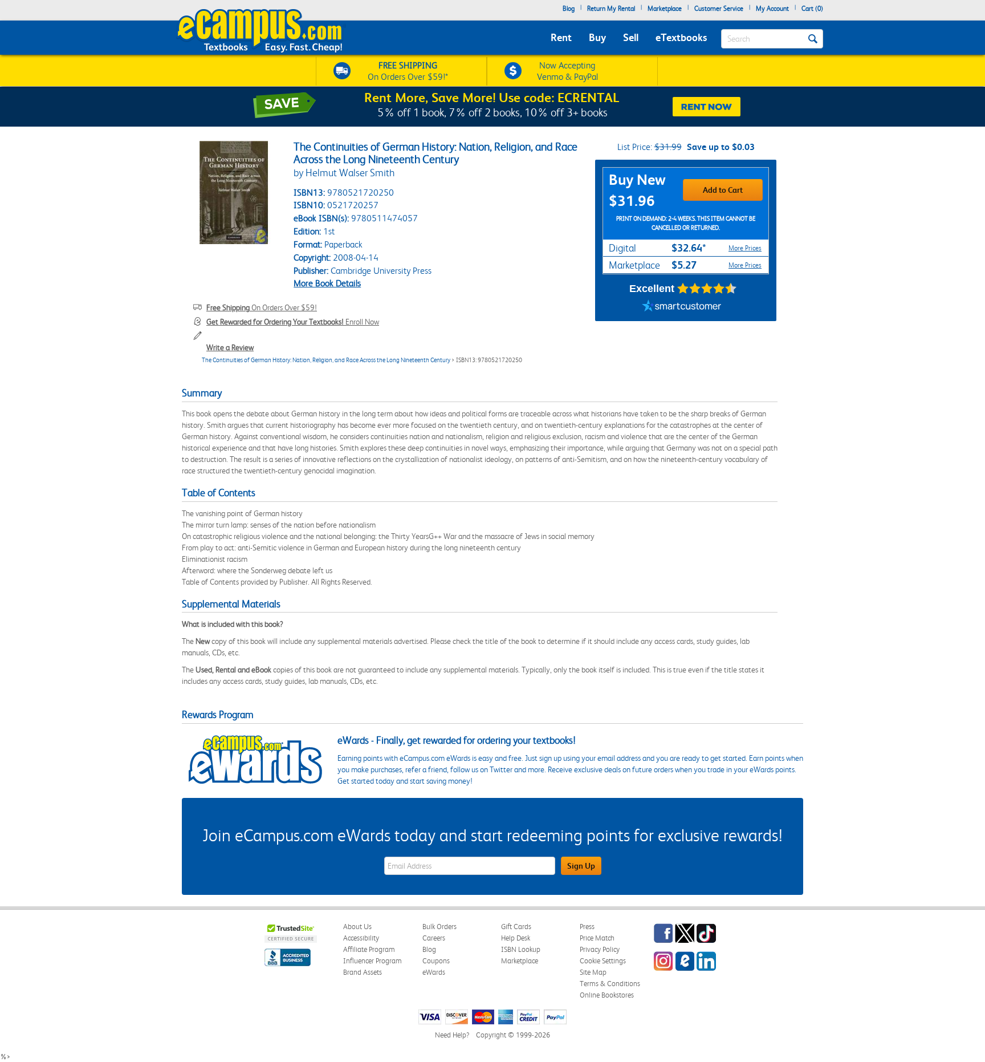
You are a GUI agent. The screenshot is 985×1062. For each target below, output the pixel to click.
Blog (569, 9)
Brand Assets (362, 972)
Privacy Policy (600, 949)
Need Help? (452, 1035)
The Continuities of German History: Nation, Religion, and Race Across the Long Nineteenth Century (326, 360)
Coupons (436, 960)
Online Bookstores (607, 995)
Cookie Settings (603, 960)
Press (587, 926)
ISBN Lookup (520, 949)
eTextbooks (681, 37)
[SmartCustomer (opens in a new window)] (682, 307)
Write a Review (230, 347)
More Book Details (327, 283)
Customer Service (718, 9)
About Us (357, 926)
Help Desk (515, 938)
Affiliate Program (369, 949)
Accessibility (361, 938)
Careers (433, 938)
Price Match (597, 938)
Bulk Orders (439, 926)
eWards (433, 972)
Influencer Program (372, 960)
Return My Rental (611, 9)
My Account (772, 9)
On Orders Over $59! (261, 307)
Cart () (812, 9)
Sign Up (581, 865)
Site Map (593, 972)
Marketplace (665, 9)
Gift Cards (516, 926)
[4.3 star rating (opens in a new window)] (707, 288)
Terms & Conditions (610, 983)
